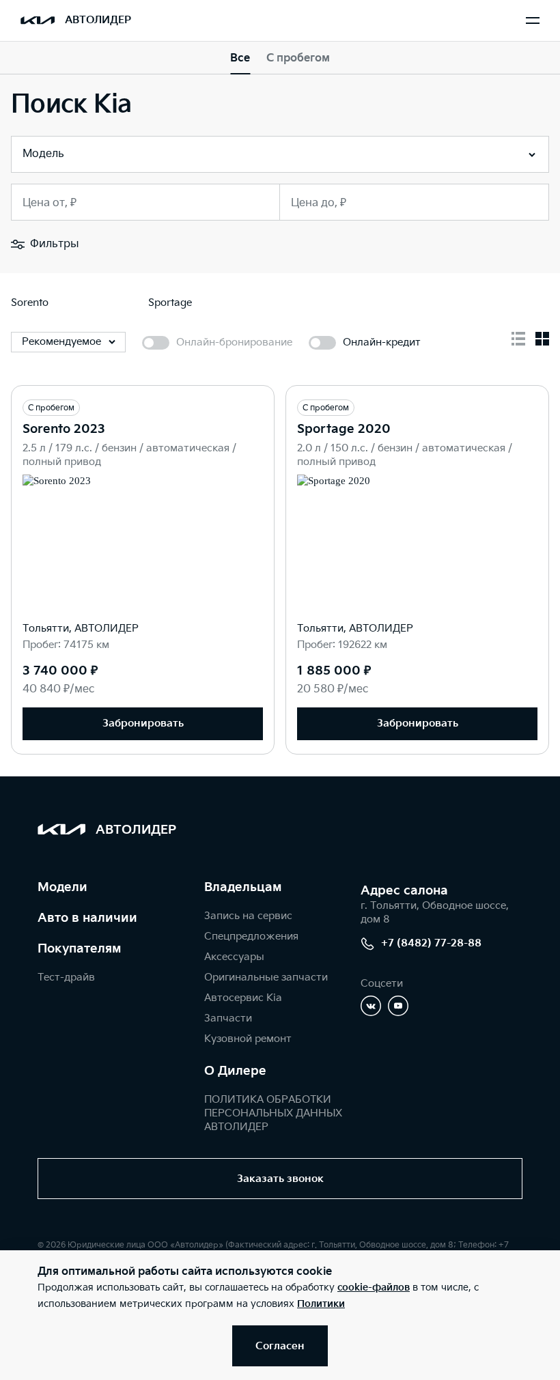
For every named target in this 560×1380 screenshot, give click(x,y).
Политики (321, 1304)
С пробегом (298, 58)
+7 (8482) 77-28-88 (431, 943)
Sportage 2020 (344, 429)
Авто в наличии (87, 918)
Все (240, 58)
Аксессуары (234, 956)
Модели (62, 887)
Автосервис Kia (243, 997)
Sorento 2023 (64, 429)
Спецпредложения (251, 936)
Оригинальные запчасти (266, 977)
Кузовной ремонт (248, 1038)
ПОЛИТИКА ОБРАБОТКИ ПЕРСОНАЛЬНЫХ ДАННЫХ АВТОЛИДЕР (273, 1113)
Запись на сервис (248, 916)
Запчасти (228, 1018)
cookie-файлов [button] (373, 1287)
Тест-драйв (66, 977)
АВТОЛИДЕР (98, 20)
